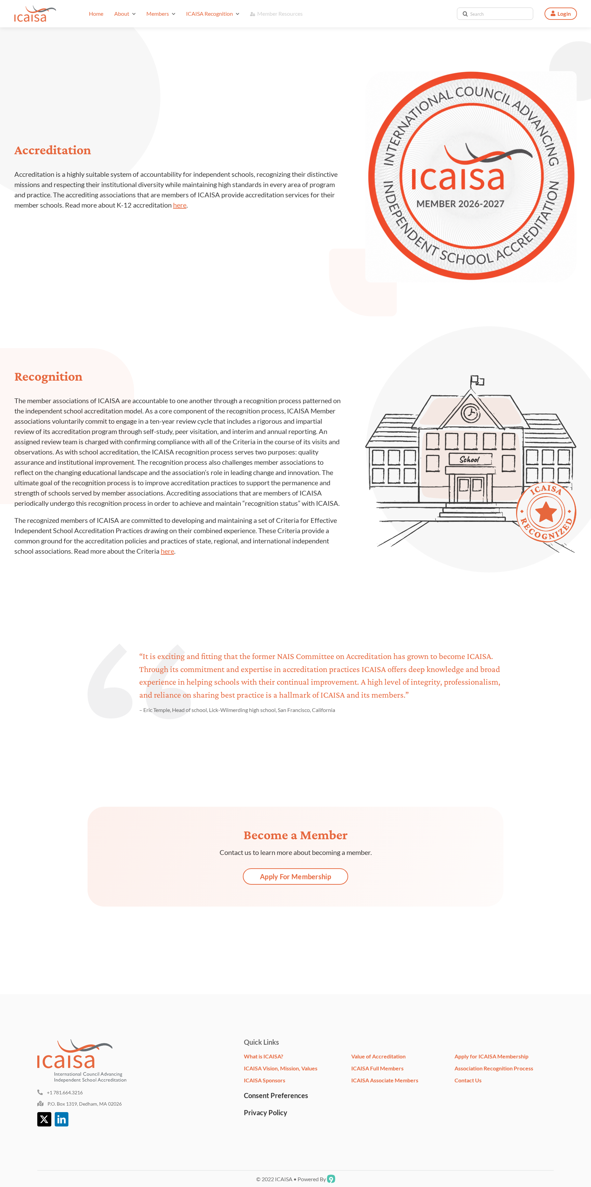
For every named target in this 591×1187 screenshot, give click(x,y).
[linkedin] (62, 1119)
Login (564, 13)
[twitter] (44, 1119)
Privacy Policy (265, 1112)
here (179, 205)
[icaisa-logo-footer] (85, 1043)
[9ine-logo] (331, 1177)
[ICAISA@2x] (35, 9)
